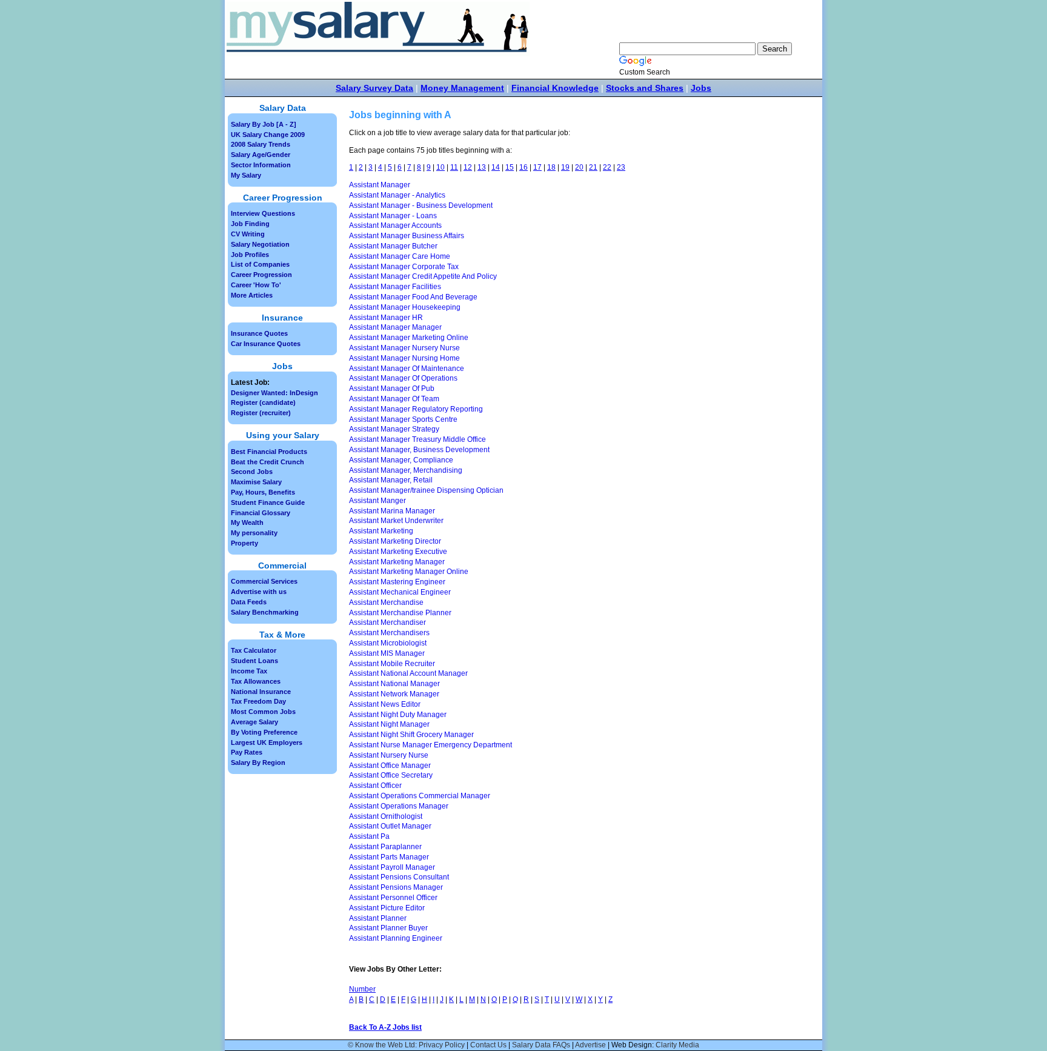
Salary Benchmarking (265, 612)
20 (579, 167)
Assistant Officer (375, 785)
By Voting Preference (264, 732)
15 (509, 167)
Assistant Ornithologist (385, 816)
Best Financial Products (269, 451)
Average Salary (254, 722)
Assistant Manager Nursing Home (404, 358)
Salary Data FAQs (541, 1045)
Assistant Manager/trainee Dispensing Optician (426, 490)
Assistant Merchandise (386, 602)
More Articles (252, 295)
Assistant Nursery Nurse (388, 755)
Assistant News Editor (384, 704)
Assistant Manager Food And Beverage (413, 297)
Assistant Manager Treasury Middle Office (417, 439)
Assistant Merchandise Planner (400, 613)
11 (454, 167)
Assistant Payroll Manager (392, 867)
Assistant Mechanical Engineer (400, 592)
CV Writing (248, 234)
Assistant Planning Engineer (395, 938)
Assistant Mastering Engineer (397, 582)
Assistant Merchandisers (389, 633)
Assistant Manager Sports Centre (403, 419)
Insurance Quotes (259, 333)
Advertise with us (259, 591)
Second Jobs (252, 471)
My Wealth (247, 522)
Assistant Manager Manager (395, 327)
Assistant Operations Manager (398, 806)
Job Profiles (250, 254)
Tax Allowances (256, 681)
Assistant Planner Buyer (388, 928)
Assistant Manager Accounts (395, 225)
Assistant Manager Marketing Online (408, 337)
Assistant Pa (369, 836)
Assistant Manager (379, 185)
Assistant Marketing (381, 531)
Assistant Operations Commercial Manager (419, 796)
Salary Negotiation (260, 244)
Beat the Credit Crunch (267, 461)
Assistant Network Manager (394, 694)
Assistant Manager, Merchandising (405, 470)
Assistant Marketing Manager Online (408, 571)
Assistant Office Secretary (391, 775)
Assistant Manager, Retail (391, 480)
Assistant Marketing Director (395, 541)
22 (607, 167)
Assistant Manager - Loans (393, 216)
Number (362, 989)
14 (495, 167)
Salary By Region (258, 762)
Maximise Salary (256, 481)
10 (440, 167)
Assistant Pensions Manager (396, 887)
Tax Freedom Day (258, 701)
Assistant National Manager (394, 683)
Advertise (590, 1045)
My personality (254, 532)
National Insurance (261, 691)
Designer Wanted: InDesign (274, 392)
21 (593, 167)
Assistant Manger (377, 500)
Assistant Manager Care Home (399, 256)
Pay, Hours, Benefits (263, 492)
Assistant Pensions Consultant (399, 877)
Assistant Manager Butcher (393, 246)
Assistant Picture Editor (387, 908)
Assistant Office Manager (390, 765)
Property (244, 543)
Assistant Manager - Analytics (397, 195)
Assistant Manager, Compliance (401, 460)
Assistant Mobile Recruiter (392, 663)
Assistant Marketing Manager (397, 562)
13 (481, 167)
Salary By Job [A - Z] (263, 124)
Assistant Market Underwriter (396, 520)
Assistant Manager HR (386, 317)
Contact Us (488, 1045)
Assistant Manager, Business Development (419, 449)
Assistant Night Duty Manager (398, 714)
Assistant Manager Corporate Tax (404, 266)
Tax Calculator (253, 650)
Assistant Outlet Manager (390, 826)
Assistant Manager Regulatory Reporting (416, 409)
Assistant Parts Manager (389, 857)
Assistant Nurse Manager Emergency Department (430, 745)
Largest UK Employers (266, 742)
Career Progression (261, 274)
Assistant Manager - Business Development (421, 205)
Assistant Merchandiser (387, 622)
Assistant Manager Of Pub (391, 388)
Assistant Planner (378, 918)
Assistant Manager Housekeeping (404, 307)
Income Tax (249, 671)
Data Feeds (249, 602)
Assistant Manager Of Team (394, 399)
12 (468, 167)
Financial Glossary (260, 512)
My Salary (246, 175)
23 (621, 167)
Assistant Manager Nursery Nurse (404, 348)
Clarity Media (677, 1045)
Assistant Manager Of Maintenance (406, 368)
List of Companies (260, 264)
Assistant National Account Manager (408, 673)
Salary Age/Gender (260, 154)
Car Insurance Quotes (266, 343)
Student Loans (254, 660)
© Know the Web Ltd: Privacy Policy (406, 1045)
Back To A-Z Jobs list (385, 1027)
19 (565, 167)
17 (537, 167)
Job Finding (250, 223)
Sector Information (261, 164)
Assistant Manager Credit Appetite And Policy (423, 276)
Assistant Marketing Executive (398, 551)
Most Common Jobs (263, 711)
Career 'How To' (256, 285)
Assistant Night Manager (389, 724)
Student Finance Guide (268, 502)
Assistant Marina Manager (392, 511)
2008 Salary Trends (260, 144)
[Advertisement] (739, 315)
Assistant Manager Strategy (394, 429)
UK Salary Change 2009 (268, 134)
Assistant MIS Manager (387, 653)
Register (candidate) (263, 402)
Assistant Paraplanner (385, 846)
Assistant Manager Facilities (395, 286)
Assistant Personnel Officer (393, 897)
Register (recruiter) (261, 412)
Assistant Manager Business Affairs (406, 236)
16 (523, 167)
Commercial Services (264, 581)
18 (551, 167)
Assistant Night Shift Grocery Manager (411, 734)
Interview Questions (263, 213)
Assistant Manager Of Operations (403, 378)
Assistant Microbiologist (388, 643)
